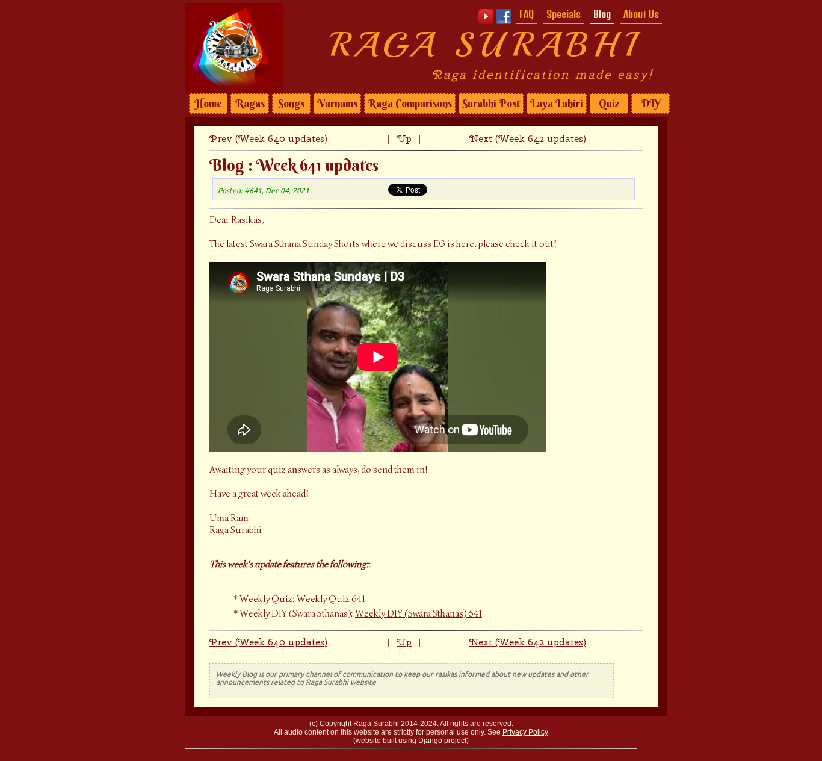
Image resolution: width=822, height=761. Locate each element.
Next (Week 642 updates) (527, 138)
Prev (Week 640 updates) (268, 138)
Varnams (337, 103)
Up (404, 138)
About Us (641, 14)
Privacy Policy (525, 732)
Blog (602, 14)
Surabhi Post (491, 103)
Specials (563, 14)
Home (208, 103)
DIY (650, 103)
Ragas (250, 103)
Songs (291, 103)
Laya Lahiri (556, 103)
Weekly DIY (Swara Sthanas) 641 (418, 613)
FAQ (526, 14)
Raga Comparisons (410, 103)
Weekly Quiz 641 (331, 599)
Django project (442, 740)
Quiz (609, 103)
